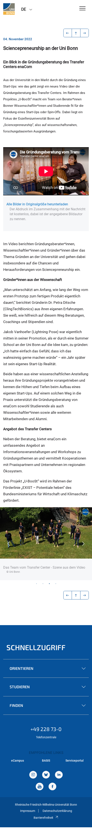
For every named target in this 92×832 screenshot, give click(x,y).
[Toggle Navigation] (82, 8)
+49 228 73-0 (46, 729)
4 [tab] (55, 583)
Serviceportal (74, 760)
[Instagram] (33, 775)
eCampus (17, 760)
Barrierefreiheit (43, 817)
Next (83, 543)
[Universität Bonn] (9, 9)
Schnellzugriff (35, 647)
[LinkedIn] (59, 775)
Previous (8, 543)
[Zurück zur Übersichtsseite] (76, 33)
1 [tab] (36, 583)
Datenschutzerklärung (57, 811)
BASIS (46, 760)
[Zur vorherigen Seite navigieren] (67, 33)
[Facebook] (52, 787)
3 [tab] (49, 583)
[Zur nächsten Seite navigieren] (84, 33)
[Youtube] (39, 787)
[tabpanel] (46, 543)
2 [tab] (43, 583)
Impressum (27, 811)
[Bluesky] (46, 775)
